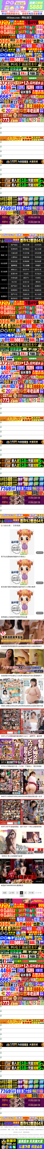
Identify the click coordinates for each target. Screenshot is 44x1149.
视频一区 (4, 247)
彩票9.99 (14, 274)
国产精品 (14, 245)
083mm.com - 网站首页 (19, 17)
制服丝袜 (26, 257)
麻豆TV (26, 278)
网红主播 (26, 245)
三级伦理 (14, 253)
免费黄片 (38, 286)
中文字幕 (26, 253)
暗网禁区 (14, 290)
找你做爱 (38, 261)
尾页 (21, 896)
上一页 (11, 893)
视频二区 (4, 255)
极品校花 (14, 298)
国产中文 (14, 294)
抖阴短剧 (26, 298)
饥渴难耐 (26, 261)
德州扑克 (38, 269)
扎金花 (26, 274)
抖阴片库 (4, 288)
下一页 (31, 893)
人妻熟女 (14, 257)
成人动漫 (38, 249)
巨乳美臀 (38, 253)
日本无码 (38, 245)
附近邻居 (14, 261)
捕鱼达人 (14, 269)
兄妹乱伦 (26, 294)
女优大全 (26, 282)
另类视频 (38, 257)
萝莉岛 (38, 282)
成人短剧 (38, 294)
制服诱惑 (38, 290)
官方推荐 (4, 272)
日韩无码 (38, 298)
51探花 (38, 278)
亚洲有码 (14, 249)
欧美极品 (26, 249)
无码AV (4, 280)
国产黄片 (14, 286)
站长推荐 (4, 263)
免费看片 (4, 296)
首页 (4, 893)
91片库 (14, 282)
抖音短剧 (14, 278)
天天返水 (38, 274)
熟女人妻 (26, 286)
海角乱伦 (26, 290)
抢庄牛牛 (26, 269)
